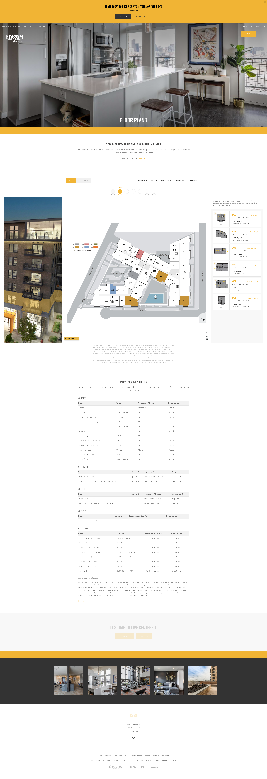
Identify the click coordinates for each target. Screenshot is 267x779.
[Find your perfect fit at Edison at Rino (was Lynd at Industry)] (202, 680)
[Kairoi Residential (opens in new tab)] (116, 768)
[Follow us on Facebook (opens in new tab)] (131, 715)
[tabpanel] (133, 275)
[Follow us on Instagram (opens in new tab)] (135, 715)
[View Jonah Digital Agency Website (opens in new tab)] (154, 767)
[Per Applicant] (93, 477)
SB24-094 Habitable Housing (156, 760)
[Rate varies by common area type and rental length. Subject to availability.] (98, 547)
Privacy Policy (138, 760)
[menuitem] (99, 756)
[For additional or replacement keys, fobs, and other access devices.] (102, 538)
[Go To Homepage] (14, 38)
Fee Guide (142, 158)
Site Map (172, 760)
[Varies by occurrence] (96, 561)
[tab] (71, 180)
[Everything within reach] (68, 680)
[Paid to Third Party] (100, 543)
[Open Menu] (261, 34)
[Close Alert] (265, 2)
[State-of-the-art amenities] (135, 680)
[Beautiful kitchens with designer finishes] (102, 680)
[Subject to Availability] (95, 417)
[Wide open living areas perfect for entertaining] (169, 680)
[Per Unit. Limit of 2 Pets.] (87, 436)
